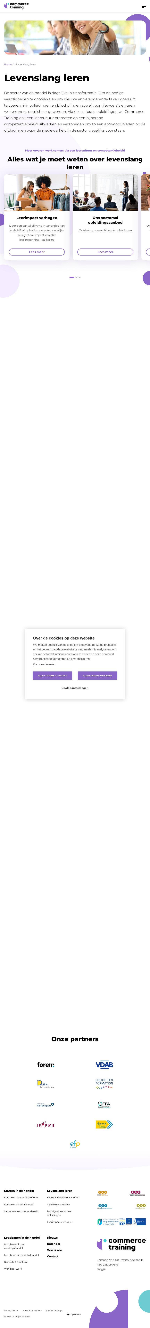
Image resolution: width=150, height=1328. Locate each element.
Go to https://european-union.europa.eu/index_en (129, 1222)
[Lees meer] (37, 217)
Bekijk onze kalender (121, 365)
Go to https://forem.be (45, 1064)
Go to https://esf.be (122, 1222)
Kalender (53, 1244)
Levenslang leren (59, 1191)
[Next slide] (15, 366)
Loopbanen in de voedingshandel (14, 1246)
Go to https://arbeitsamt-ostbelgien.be (45, 1105)
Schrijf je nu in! (75, 974)
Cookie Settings (54, 1310)
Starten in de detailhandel (19, 1204)
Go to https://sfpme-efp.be (104, 1124)
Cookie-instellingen (75, 687)
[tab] (72, 277)
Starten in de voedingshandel (21, 1197)
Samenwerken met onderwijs (21, 1211)
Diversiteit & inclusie (16, 1261)
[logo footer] (121, 1245)
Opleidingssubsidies (58, 1204)
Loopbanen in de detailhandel (21, 1255)
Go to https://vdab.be (104, 1065)
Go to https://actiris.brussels (45, 1084)
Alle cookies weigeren (97, 675)
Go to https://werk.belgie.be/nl (108, 1222)
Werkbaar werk (13, 1268)
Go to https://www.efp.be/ (75, 1144)
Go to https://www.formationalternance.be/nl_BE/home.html (104, 1105)
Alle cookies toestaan (52, 675)
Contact (52, 1256)
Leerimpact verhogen (59, 1221)
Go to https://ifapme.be (45, 1124)
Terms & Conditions (32, 1310)
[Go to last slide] (6, 366)
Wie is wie (54, 1250)
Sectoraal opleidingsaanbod (63, 1197)
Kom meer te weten (44, 664)
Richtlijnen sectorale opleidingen (59, 1213)
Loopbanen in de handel (22, 1237)
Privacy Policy (11, 1310)
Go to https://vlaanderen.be (139, 1222)
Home (8, 64)
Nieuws (52, 1237)
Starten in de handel (19, 1191)
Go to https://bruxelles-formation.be (104, 1084)
